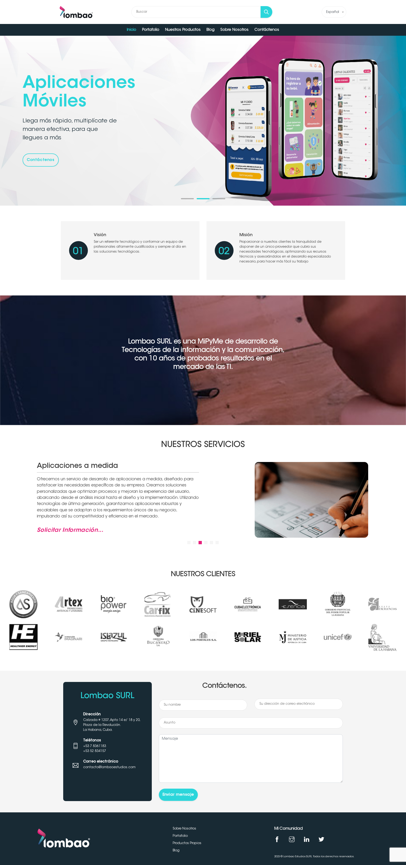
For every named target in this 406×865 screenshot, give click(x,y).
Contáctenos (266, 30)
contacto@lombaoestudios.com (109, 767)
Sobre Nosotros (234, 30)
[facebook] (277, 840)
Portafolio (150, 30)
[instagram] (292, 840)
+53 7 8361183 (94, 746)
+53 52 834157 (94, 751)
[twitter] (321, 840)
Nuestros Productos (183, 30)
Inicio (131, 30)
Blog (211, 30)
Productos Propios (187, 843)
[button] (187, 198)
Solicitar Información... (70, 530)
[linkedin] (306, 840)
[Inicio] (76, 12)
